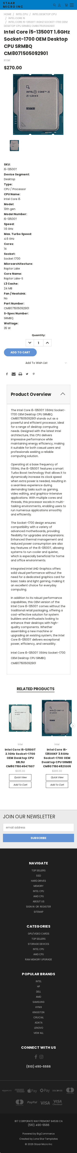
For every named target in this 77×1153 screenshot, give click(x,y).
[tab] (38, 394)
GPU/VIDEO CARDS (38, 933)
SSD (38, 875)
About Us (38, 901)
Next (72, 725)
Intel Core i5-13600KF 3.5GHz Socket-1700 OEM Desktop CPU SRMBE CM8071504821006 (57, 758)
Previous (4, 725)
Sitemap (38, 911)
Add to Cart (20, 784)
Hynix (38, 1007)
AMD (38, 996)
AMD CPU (38, 896)
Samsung (38, 1002)
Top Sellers (39, 870)
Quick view (20, 777)
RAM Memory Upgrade (38, 959)
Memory (38, 886)
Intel (38, 981)
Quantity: (38, 335)
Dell (38, 991)
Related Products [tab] (35, 689)
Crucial (38, 1017)
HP (38, 986)
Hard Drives (38, 880)
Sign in (30, 906)
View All (38, 1033)
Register (45, 906)
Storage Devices (38, 944)
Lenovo (38, 1027)
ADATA (38, 1022)
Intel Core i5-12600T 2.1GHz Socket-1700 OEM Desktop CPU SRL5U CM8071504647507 (20, 758)
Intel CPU (38, 891)
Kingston (38, 1012)
